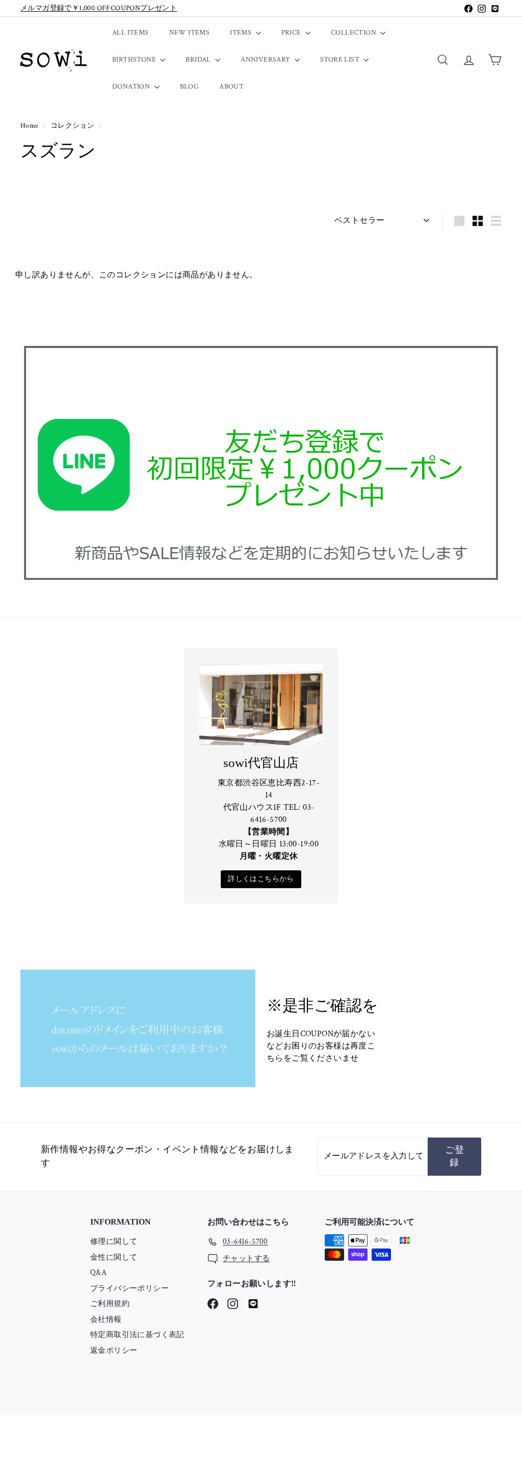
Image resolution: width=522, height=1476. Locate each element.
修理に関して (113, 1241)
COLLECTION (354, 32)
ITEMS (241, 32)
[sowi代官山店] (260, 705)
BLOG (189, 86)
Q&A (98, 1273)
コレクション (73, 125)
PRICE (292, 32)
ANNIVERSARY (266, 59)
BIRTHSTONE (135, 59)
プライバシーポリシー (129, 1288)
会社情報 (106, 1319)
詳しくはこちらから (261, 879)
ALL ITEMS (130, 32)
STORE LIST (340, 59)
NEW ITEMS (189, 32)
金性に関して (113, 1257)
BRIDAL (199, 59)
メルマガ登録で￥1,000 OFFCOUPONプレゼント (98, 8)
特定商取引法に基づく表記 (137, 1335)
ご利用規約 (109, 1304)
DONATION (132, 86)
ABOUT (231, 86)
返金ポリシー (113, 1350)
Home (30, 125)
